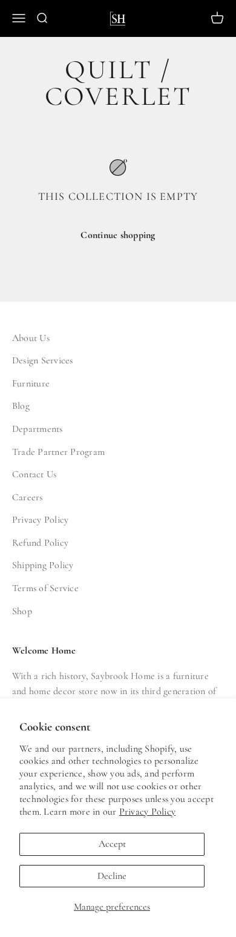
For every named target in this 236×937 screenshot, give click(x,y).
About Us (31, 338)
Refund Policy (40, 543)
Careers (27, 497)
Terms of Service (45, 588)
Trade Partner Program (58, 452)
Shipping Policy (43, 565)
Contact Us (34, 474)
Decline (111, 876)
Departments (37, 429)
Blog (21, 406)
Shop (22, 611)
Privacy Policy (147, 812)
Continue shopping (117, 235)
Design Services (42, 360)
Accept (112, 844)
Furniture (31, 383)
